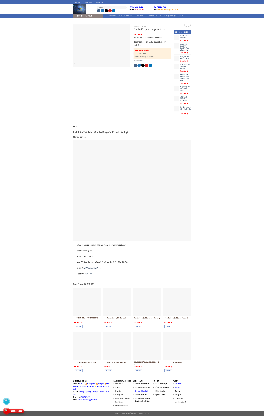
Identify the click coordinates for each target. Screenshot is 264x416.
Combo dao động (177, 362)
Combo (144, 26)
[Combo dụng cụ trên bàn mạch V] (87, 346)
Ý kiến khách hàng (155, 16)
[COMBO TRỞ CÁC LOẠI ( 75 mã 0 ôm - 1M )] (147, 346)
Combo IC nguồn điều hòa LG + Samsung (147, 318)
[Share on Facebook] (98, 10)
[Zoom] (76, 65)
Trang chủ (112, 16)
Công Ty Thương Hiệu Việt (141, 413)
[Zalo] (6, 401)
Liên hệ (181, 16)
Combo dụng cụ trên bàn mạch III (117, 362)
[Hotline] (6, 411)
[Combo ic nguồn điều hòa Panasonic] (177, 302)
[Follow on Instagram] (184, 2)
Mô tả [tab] (75, 127)
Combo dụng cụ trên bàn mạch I (117, 318)
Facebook (178, 384)
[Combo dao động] (177, 346)
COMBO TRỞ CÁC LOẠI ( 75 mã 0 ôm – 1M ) (146, 363)
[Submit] (124, 7)
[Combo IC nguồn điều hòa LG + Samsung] (147, 302)
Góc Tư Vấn (140, 16)
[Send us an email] (188, 2)
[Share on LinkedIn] (113, 10)
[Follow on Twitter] (186, 2)
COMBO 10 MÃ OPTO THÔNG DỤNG (87, 318)
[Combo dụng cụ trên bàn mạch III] (117, 346)
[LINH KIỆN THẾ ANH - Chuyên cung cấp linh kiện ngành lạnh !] (83, 9)
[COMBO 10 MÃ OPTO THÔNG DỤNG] (87, 302)
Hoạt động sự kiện (170, 16)
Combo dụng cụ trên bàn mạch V (87, 362)
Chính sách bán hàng (125, 16)
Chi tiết (78, 326)
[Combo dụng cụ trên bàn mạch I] (117, 302)
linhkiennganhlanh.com (93, 268)
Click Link (88, 274)
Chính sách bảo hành (141, 391)
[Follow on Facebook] (182, 2)
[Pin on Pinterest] (110, 10)
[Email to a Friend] (106, 10)
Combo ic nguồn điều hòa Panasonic (176, 318)
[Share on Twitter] (102, 10)
